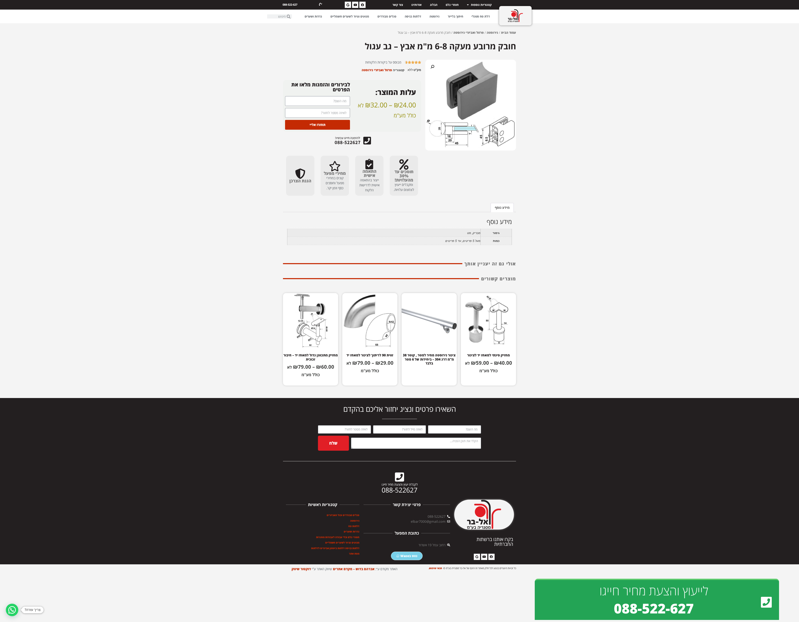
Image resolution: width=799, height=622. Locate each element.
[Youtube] (355, 5)
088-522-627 (290, 4)
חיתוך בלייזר (455, 16)
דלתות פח (353, 526)
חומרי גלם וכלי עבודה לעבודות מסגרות (337, 537)
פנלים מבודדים (386, 16)
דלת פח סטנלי (480, 16)
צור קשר (397, 5)
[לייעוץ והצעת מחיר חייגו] (766, 602)
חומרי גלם (452, 5)
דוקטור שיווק (301, 569)
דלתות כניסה (413, 16)
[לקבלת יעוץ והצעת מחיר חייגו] (399, 477)
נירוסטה (434, 16)
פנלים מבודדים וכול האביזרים (343, 515)
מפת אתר (354, 553)
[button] (432, 67)
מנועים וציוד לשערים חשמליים (349, 16)
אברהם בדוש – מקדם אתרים (354, 569)
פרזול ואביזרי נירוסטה (468, 32)
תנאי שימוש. (435, 568)
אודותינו (416, 5)
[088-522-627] (320, 4)
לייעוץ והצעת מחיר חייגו (653, 590)
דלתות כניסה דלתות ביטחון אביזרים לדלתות (335, 548)
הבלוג (433, 5)
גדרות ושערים (313, 16)
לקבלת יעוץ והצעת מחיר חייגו (400, 484)
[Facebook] (362, 5)
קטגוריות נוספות (481, 5)
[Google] (348, 5)
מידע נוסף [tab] (502, 207)
